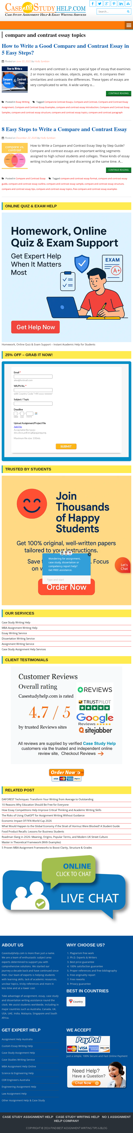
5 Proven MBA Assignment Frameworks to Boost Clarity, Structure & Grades (47, 847)
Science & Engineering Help (18, 1073)
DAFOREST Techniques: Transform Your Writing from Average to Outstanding (47, 799)
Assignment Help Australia (17, 1039)
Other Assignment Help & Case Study (23, 1100)
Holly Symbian (41, 61)
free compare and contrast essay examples (95, 189)
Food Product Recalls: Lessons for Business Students (33, 831)
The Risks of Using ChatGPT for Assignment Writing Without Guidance (43, 815)
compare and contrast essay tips (18, 189)
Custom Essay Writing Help (17, 1046)
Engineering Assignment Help (19, 1086)
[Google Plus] (107, 3)
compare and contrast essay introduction (77, 107)
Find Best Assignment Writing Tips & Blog (79, 1128)
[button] (123, 575)
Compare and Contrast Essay (31, 178)
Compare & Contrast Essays (58, 101)
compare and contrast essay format (78, 178)
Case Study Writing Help (16, 622)
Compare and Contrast (85, 101)
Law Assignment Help (14, 1093)
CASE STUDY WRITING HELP (77, 1117)
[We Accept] (88, 1051)
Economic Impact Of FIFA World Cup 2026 (27, 820)
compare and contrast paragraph (105, 112)
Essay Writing (22, 101)
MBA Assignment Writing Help (19, 627)
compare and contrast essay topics (69, 112)
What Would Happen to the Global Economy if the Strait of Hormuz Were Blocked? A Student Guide (61, 826)
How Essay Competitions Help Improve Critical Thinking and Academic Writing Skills (51, 810)
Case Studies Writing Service (18, 1059)
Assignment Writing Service (18, 644)
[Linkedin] (121, 3)
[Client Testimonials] (66, 715)
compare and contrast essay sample (64, 183)
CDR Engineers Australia (16, 1080)
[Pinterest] (114, 3)
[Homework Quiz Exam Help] (66, 277)
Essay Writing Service (14, 633)
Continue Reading (119, 93)
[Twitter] (100, 3)
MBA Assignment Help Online (19, 1066)
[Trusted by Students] (66, 540)
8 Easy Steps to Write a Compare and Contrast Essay (64, 129)
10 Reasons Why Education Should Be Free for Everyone (35, 804)
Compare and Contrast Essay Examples (35, 107)
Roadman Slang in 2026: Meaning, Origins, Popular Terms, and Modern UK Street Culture (55, 837)
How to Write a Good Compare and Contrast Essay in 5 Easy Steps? (65, 49)
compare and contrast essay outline (26, 183)
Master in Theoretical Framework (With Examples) (31, 842)
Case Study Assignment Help (18, 1052)
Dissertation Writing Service (18, 638)
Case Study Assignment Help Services (24, 649)
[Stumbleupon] (128, 3)
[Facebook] (93, 3)
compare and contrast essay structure (31, 112)
